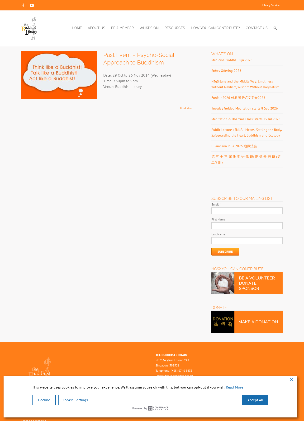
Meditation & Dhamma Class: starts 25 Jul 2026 (245, 119)
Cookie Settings (75, 400)
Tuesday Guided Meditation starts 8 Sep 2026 (244, 108)
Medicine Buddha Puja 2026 (231, 60)
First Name (218, 219)
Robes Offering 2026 (226, 71)
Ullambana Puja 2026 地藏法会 (234, 146)
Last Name (218, 234)
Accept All (255, 400)
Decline (44, 400)
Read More (186, 108)
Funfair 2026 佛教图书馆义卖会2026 (238, 98)
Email (216, 204)
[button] (275, 28)
